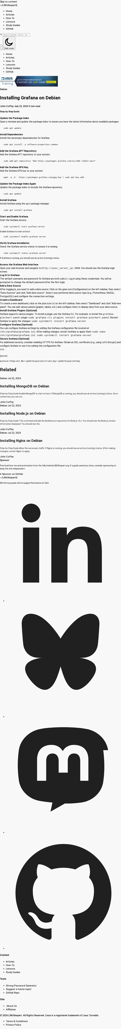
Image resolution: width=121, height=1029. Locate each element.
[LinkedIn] (63, 601)
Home (9, 11)
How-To (10, 18)
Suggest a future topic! (18, 989)
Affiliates (11, 1009)
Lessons (10, 21)
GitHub (9, 28)
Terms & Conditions (17, 1021)
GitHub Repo (12, 992)
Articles (10, 14)
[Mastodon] (63, 832)
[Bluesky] (63, 716)
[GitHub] (63, 948)
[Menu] (1, 47)
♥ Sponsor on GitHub (11, 474)
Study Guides (13, 25)
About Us (11, 1006)
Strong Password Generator (21, 985)
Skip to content (8, 1)
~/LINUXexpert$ (8, 5)
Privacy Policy (13, 1024)
